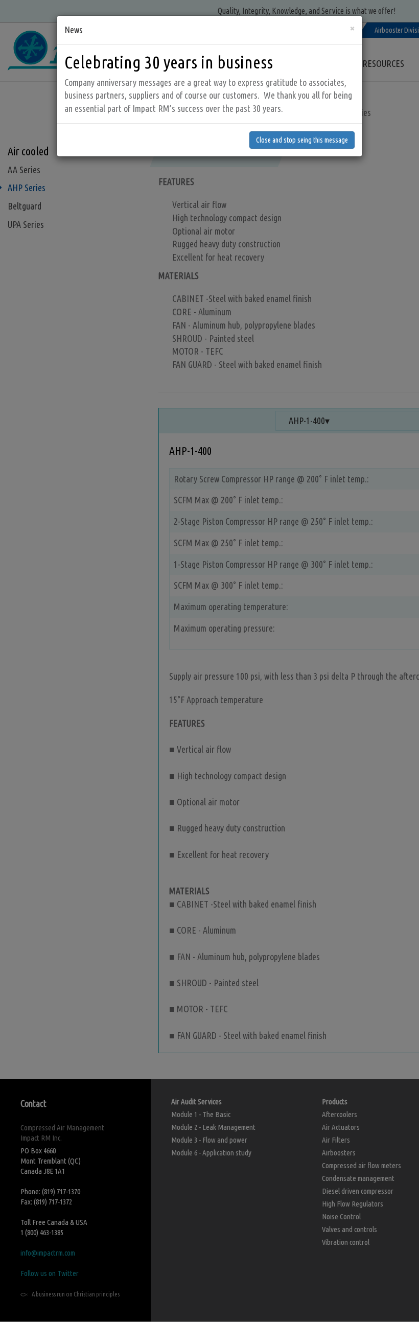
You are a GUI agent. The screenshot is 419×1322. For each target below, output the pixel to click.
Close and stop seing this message (302, 140)
